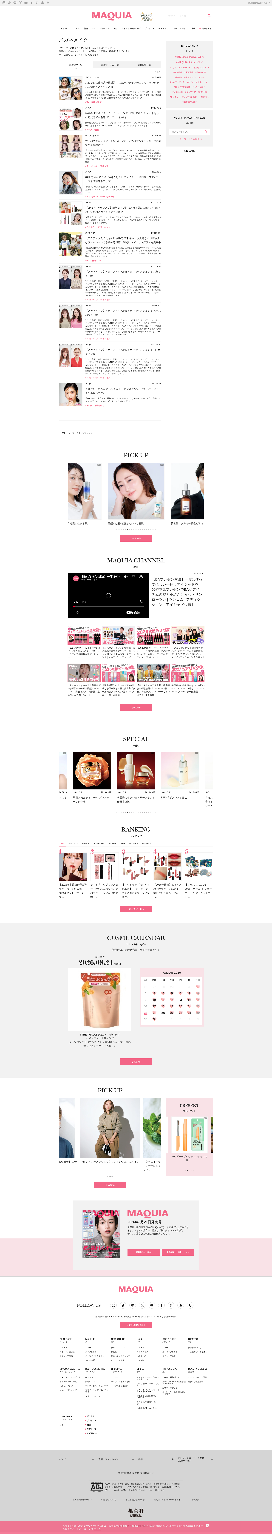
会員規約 (195, 1500)
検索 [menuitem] (61, 1425)
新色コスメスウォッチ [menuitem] (120, 1356)
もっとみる (136, 538)
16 (145, 1006)
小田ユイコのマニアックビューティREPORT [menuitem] (148, 1391)
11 (163, 1000)
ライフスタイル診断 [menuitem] (119, 1386)
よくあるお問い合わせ (135, 1500)
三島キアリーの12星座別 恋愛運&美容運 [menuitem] (174, 1382)
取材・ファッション (108, 1459)
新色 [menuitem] (86, 29)
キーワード (73, 433)
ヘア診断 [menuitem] (140, 1360)
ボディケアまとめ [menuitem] (170, 1352)
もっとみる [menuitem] (207, 28)
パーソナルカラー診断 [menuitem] (197, 1377)
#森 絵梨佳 (177, 73)
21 (189, 1006)
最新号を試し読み (143, 1252)
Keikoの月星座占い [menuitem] (170, 1377)
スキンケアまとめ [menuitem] (67, 1352)
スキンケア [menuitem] (65, 29)
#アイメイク (90, 227)
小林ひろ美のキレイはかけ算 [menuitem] (148, 1384)
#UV (87, 102)
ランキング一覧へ (136, 909)
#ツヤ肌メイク (104, 227)
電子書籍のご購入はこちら (178, 1252)
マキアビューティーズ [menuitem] (131, 29)
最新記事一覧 (75, 64)
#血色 (96, 130)
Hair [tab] (123, 843)
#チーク (88, 130)
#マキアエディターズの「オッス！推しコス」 (189, 82)
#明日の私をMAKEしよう (189, 57)
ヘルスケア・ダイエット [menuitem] (198, 1352)
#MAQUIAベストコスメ (189, 62)
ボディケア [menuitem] (104, 29)
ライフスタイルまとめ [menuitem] (120, 1382)
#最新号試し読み (189, 102)
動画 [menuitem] (88, 1425)
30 (145, 1019)
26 (172, 1013)
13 (180, 1000)
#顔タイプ (104, 166)
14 (189, 1000)
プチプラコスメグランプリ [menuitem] (96, 1386)
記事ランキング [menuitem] (66, 1386)
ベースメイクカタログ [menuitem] (94, 1356)
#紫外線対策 (96, 102)
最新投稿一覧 (144, 64)
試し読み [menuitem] (90, 1416)
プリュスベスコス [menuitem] (92, 1396)
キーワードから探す (189, 139)
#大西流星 (188, 73)
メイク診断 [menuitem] (90, 1360)
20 (180, 1006)
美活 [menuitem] (115, 29)
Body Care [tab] (99, 843)
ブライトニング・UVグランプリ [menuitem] (97, 1391)
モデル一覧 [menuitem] (91, 1429)
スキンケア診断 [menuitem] (66, 1356)
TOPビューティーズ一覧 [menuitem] (70, 1377)
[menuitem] (72, 1341)
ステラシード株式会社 (101, 1037)
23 (145, 1013)
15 (198, 1000)
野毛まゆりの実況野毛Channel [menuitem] (146, 1397)
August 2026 (172, 973)
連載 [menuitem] (193, 29)
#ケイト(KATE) (91, 197)
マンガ (62, 1459)
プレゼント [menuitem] (149, 29)
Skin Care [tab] (73, 843)
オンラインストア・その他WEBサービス (191, 1459)
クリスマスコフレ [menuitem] (118, 1348)
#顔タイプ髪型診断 (182, 87)
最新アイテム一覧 (110, 64)
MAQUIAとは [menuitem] (92, 1433)
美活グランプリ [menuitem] (194, 1348)
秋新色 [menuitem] (114, 1352)
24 (154, 1013)
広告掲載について (108, 1500)
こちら (161, 1490)
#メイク (88, 405)
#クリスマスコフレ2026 (180, 68)
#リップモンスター (190, 97)
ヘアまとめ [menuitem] (141, 1356)
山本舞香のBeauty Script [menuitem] (147, 1408)
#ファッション (91, 166)
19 (171, 1006)
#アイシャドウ (91, 300)
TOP (63, 433)
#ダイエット (175, 97)
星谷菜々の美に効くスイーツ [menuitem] (148, 1403)
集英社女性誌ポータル (258, 3)
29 (198, 1013)
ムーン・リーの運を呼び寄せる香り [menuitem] (173, 1393)
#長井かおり (99, 405)
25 (163, 1013)
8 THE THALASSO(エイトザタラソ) (99, 1034)
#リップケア (190, 92)
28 (189, 1013)
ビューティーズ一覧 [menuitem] (68, 1382)
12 (171, 1000)
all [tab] (62, 843)
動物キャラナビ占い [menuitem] (170, 1388)
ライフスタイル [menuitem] (180, 29)
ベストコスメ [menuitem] (164, 29)
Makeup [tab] (85, 843)
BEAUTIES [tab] (146, 843)
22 (198, 1006)
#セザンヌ (205, 97)
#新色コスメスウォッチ (194, 77)
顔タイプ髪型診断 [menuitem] (195, 1382)
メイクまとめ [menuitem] (91, 1352)
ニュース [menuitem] (63, 1348)
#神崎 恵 (178, 77)
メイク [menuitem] (77, 29)
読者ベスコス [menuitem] (91, 1382)
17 (154, 1006)
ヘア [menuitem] (94, 29)
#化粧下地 (202, 92)
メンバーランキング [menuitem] (68, 1390)
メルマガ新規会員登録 (136, 1325)
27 (180, 1013)
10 (154, 1000)
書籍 (140, 1459)
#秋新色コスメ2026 (201, 68)
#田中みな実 (200, 73)
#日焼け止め (96, 260)
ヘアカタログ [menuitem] (142, 1352)
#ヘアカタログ (199, 87)
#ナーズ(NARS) (107, 197)
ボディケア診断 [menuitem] (169, 1356)
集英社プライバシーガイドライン (168, 1500)
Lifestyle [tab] (133, 843)
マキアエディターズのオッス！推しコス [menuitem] (148, 1378)
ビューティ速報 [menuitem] (117, 1360)
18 (163, 1006)
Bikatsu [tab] (112, 843)
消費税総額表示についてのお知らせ (136, 1473)
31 (154, 1019)
